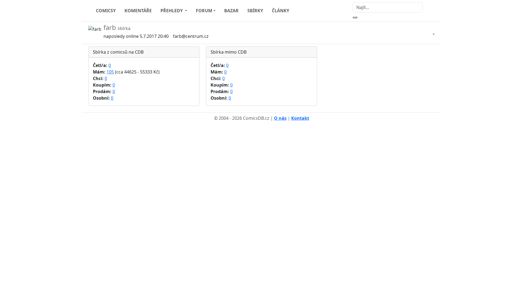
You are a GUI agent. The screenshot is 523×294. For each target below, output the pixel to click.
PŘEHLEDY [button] (172, 11)
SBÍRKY (255, 11)
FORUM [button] (204, 11)
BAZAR (231, 11)
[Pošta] (428, 32)
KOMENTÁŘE (138, 11)
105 (110, 72)
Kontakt (300, 118)
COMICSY (106, 11)
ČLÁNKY (280, 11)
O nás (280, 118)
